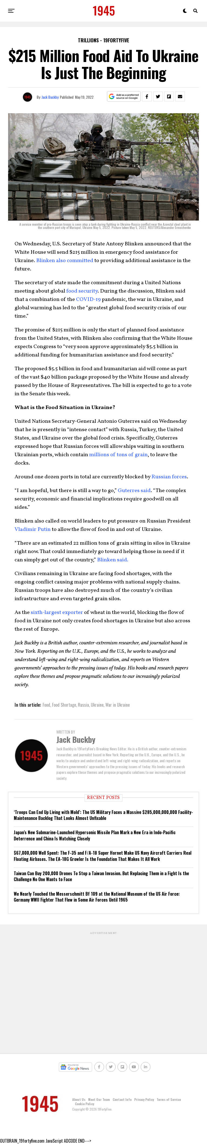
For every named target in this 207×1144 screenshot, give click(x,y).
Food (46, 705)
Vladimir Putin (33, 529)
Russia (83, 705)
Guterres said (134, 490)
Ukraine (97, 705)
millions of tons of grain (118, 455)
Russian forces (169, 477)
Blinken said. (112, 560)
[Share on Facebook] (147, 96)
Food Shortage (64, 705)
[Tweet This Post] (158, 96)
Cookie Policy (84, 1103)
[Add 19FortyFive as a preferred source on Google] (124, 96)
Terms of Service (169, 1099)
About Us (78, 1099)
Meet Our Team (99, 1099)
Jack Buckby (50, 97)
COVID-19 (88, 299)
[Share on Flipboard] (169, 96)
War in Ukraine (117, 705)
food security (82, 291)
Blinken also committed (64, 260)
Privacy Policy (144, 1099)
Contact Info (122, 1099)
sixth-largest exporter (57, 612)
